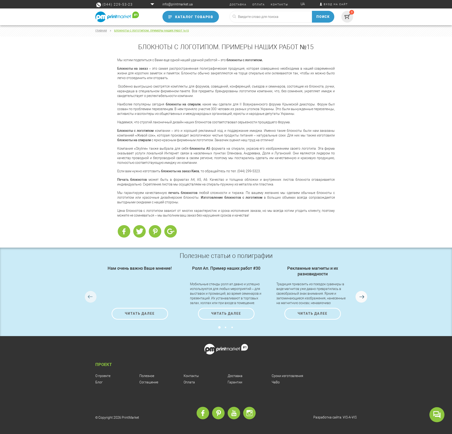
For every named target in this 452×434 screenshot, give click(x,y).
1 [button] (219, 327)
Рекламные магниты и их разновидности (312, 271)
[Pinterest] (154, 231)
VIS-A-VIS (350, 417)
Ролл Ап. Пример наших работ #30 (226, 268)
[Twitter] (139, 231)
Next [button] (361, 297)
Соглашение (148, 382)
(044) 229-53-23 (117, 4)
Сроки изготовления (287, 376)
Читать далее (140, 313)
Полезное (146, 376)
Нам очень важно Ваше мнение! (140, 268)
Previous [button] (91, 297)
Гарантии (235, 382)
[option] (140, 292)
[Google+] (170, 231)
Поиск (323, 17)
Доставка (235, 376)
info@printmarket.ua (177, 4)
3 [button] (232, 327)
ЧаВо (276, 382)
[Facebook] (123, 231)
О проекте (102, 376)
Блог (99, 382)
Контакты (191, 376)
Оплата (189, 382)
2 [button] (225, 327)
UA (303, 4)
